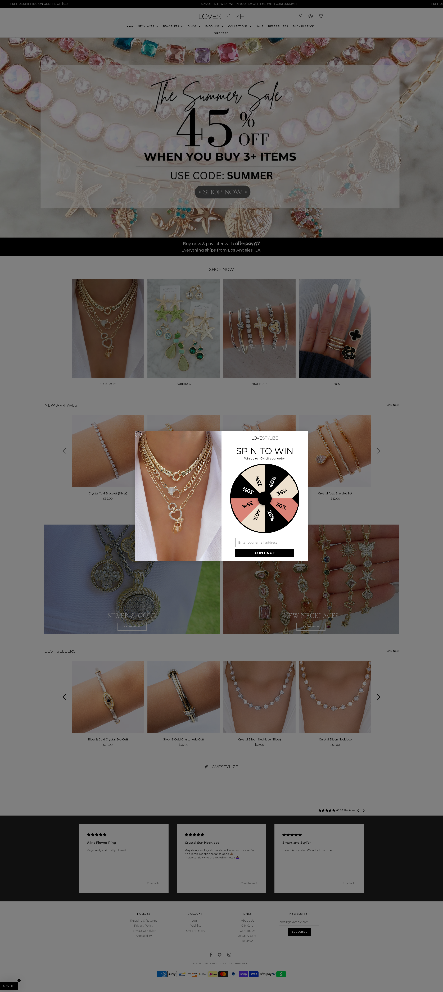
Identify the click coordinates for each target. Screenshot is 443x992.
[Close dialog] (138, 434)
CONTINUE (265, 553)
